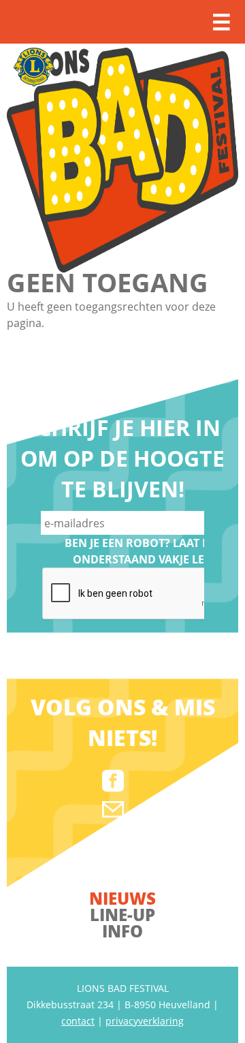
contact (78, 1020)
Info (122, 931)
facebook (113, 781)
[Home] (122, 160)
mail (113, 809)
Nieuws (122, 898)
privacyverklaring (144, 1020)
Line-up (122, 914)
